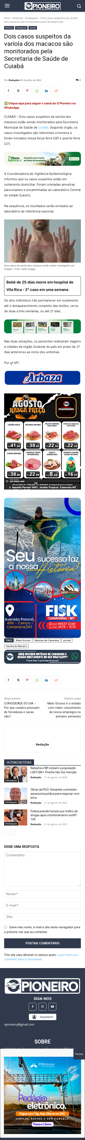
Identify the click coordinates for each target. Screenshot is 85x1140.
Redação (14, 80)
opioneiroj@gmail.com (19, 1024)
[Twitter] (18, 91)
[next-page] (13, 832)
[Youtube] (52, 1007)
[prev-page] (6, 832)
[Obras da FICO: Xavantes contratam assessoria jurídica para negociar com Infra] (15, 796)
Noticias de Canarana (47, 640)
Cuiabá (43, 127)
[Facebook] (8, 91)
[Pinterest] (27, 91)
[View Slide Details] (42, 326)
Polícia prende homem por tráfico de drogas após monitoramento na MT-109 (54, 815)
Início (7, 18)
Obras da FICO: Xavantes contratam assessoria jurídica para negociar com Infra (55, 793)
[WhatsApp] (37, 91)
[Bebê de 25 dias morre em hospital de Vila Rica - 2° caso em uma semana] (42, 285)
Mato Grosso (23, 640)
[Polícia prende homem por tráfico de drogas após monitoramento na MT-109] (15, 817)
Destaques (31, 18)
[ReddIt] (56, 91)
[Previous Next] (42, 1095)
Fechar (79, 1053)
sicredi (67, 640)
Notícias (17, 18)
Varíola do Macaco (16, 646)
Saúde (33, 27)
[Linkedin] (46, 91)
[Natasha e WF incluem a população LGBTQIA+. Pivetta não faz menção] (15, 774)
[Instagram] (42, 1007)
